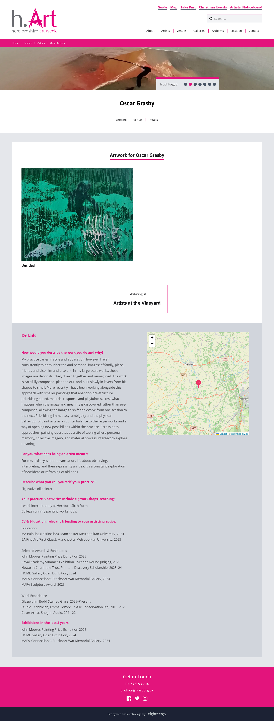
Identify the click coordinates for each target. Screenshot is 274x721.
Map (173, 7)
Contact (254, 31)
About (150, 31)
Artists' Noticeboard (246, 7)
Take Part (188, 7)
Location (236, 31)
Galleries (199, 31)
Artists (165, 31)
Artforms (218, 31)
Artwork (121, 120)
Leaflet (223, 433)
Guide (162, 7)
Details (153, 120)
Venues (182, 31)
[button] (198, 384)
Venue (137, 120)
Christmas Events (213, 7)
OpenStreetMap (239, 433)
